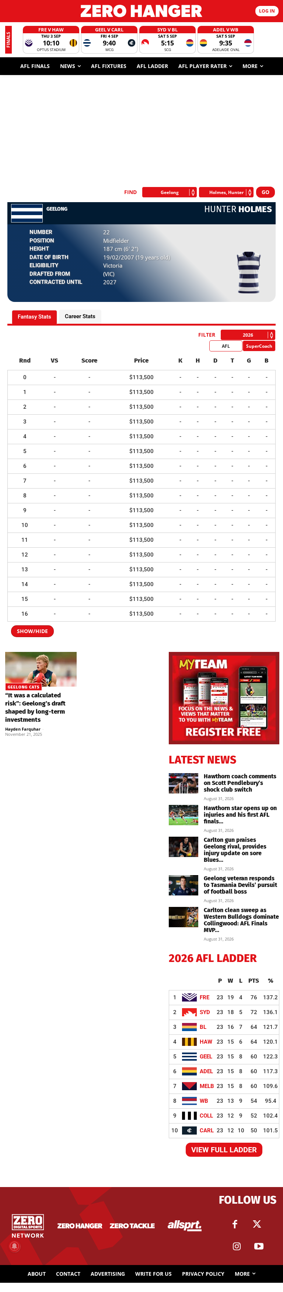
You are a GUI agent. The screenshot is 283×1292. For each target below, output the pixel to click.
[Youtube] (258, 1246)
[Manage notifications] (14, 1246)
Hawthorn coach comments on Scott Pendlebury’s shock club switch (240, 783)
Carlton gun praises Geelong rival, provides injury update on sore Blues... (235, 849)
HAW (206, 1041)
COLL (206, 1115)
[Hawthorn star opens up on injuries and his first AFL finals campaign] (183, 815)
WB (204, 1101)
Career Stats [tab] (80, 316)
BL (203, 1027)
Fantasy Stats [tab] (34, 316)
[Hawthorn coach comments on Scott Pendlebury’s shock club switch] (183, 783)
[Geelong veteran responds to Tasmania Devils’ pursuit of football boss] (183, 885)
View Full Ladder (224, 1149)
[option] (51, 40)
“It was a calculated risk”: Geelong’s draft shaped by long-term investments (35, 707)
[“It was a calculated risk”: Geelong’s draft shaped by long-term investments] (41, 669)
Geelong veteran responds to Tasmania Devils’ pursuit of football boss (240, 885)
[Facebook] (235, 1224)
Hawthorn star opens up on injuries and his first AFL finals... (240, 815)
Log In (267, 11)
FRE (204, 997)
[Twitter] (257, 1224)
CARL (207, 1130)
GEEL (206, 1056)
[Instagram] (236, 1246)
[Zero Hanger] (141, 11)
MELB (207, 1086)
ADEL (206, 1071)
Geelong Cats (23, 687)
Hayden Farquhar (23, 729)
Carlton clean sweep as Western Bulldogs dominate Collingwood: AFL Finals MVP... (241, 920)
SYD (205, 1012)
